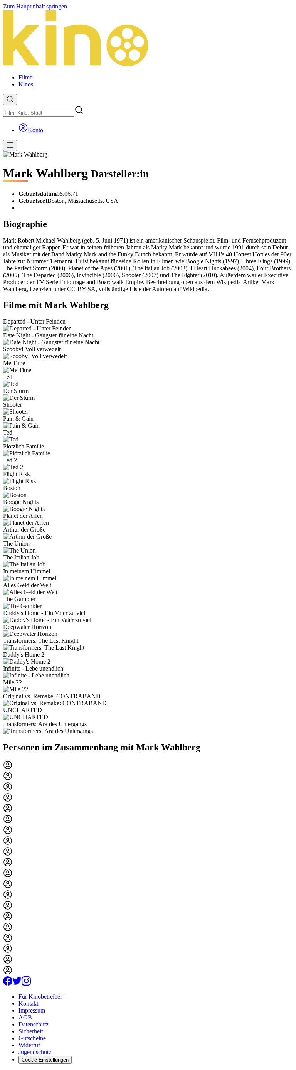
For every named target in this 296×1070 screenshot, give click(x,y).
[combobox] (38, 113)
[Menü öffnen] (10, 145)
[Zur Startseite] (148, 39)
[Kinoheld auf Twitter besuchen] (17, 983)
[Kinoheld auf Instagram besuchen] (26, 983)
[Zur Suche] (10, 99)
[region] (148, 526)
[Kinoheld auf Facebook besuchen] (7, 983)
